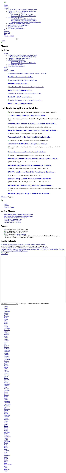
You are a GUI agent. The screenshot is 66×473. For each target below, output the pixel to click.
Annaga (6, 6)
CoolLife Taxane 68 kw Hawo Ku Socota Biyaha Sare (27, 152)
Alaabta (6, 8)
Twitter (32, 244)
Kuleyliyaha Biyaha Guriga (18, 61)
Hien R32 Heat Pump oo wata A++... (21, 103)
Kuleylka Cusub (23, 251)
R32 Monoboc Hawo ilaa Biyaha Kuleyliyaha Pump (22, 11)
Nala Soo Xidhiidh (9, 36)
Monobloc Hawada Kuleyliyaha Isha (11, 249)
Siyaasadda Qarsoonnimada (8, 247)
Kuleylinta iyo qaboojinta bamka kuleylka (19, 23)
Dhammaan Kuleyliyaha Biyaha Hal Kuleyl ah (23, 16)
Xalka (5, 30)
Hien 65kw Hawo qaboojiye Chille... (20, 77)
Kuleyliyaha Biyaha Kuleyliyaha (16, 13)
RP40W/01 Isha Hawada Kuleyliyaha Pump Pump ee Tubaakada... (31, 172)
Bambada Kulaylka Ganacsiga (16, 17)
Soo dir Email (4, 254)
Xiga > (4, 197)
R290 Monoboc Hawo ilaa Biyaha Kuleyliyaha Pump (22, 9)
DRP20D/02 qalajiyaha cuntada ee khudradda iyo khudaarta (29, 165)
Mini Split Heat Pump (37, 249)
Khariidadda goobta (34, 247)
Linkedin (9, 244)
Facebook (21, 244)
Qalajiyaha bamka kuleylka (15, 26)
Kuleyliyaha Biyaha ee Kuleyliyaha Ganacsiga (23, 19)
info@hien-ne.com (20, 234)
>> (6, 197)
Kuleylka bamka (25, 249)
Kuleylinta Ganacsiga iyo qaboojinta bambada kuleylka (26, 22)
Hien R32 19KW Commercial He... (20, 90)
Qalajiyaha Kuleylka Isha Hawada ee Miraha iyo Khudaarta (29, 179)
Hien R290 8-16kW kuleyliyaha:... (20, 97)
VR (5, 34)
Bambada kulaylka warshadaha (16, 28)
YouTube (42, 244)
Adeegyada (7, 33)
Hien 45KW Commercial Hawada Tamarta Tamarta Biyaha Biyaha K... (33, 159)
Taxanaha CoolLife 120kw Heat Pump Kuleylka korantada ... (29, 137)
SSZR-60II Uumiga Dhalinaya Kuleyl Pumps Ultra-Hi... (27, 115)
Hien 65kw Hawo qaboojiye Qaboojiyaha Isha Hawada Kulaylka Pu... (33, 130)
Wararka (6, 31)
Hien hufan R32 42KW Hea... (18, 83)
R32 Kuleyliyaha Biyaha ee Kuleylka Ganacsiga (24, 20)
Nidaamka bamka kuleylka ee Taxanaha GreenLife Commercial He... (32, 124)
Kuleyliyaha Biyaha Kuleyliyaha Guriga (22, 14)
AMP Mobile (44, 247)
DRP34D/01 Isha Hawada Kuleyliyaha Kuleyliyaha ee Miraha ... (30, 185)
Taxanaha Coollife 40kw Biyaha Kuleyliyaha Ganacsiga (27, 144)
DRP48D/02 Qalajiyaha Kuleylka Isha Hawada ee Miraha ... (29, 193)
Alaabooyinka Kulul (22, 247)
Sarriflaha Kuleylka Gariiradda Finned (18, 25)
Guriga (6, 5)
